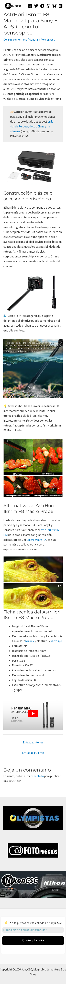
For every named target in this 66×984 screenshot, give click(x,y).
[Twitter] (36, 6)
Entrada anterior (33, 742)
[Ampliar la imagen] (58, 343)
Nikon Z (30, 641)
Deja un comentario (15, 39)
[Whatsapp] (48, 6)
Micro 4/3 (56, 641)
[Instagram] (61, 6)
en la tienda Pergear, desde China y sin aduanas (31, 126)
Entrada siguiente (33, 753)
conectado (37, 776)
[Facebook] (30, 6)
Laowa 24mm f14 (36, 540)
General (34, 39)
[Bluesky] (54, 6)
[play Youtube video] (33, 713)
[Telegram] (42, 6)
